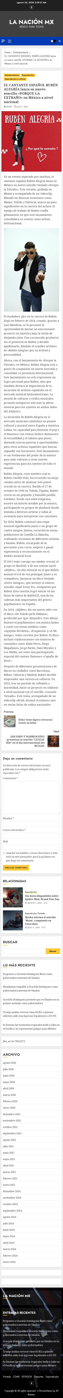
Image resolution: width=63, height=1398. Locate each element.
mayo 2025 (9, 1159)
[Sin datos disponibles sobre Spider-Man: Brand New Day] (13, 897)
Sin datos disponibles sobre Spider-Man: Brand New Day (42, 897)
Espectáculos (28, 75)
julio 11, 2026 (34, 928)
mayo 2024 (9, 1236)
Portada (41, 913)
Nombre (8, 818)
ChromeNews (45, 1391)
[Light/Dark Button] (53, 41)
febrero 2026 (10, 1101)
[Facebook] (31, 7)
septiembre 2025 (12, 1133)
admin (9, 107)
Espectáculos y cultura (15, 79)
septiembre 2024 (12, 1210)
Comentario (10, 778)
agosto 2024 (9, 1217)
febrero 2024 (10, 1255)
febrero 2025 (10, 1178)
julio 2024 (8, 1223)
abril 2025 (8, 1165)
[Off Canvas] (3, 41)
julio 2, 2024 (22, 107)
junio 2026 (9, 1075)
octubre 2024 (10, 1204)
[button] (9, 41)
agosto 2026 (9, 1062)
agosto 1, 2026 (35, 903)
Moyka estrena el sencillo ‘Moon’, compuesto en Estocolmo (40, 921)
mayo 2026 (9, 1082)
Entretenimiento (12, 75)
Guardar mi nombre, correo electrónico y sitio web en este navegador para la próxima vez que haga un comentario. (32, 856)
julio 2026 (8, 1069)
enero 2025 (9, 1184)
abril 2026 (8, 1088)
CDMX (16, 1376)
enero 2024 (9, 1262)
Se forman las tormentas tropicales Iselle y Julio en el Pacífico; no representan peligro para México (31, 1363)
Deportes (39, 1376)
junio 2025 (9, 1152)
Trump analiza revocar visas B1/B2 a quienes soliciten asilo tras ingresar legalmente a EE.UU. (30, 1014)
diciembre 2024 (11, 1191)
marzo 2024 (9, 1249)
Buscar (10, 942)
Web (5, 841)
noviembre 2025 (12, 1120)
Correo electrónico (14, 830)
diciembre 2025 (11, 1114)
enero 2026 (9, 1107)
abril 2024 (8, 1242)
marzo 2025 (9, 1172)
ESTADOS (27, 1376)
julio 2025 (8, 1146)
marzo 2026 (9, 1095)
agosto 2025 (9, 1139)
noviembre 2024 (12, 1197)
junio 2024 (9, 1229)
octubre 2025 (10, 1127)
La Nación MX (31, 22)
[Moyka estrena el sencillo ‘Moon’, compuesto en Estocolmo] (13, 920)
